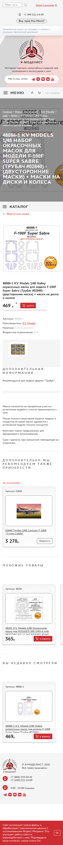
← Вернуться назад (16, 214)
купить (30, 305)
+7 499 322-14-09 (33, 14)
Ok (57, 833)
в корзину (45, 638)
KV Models (47, 111)
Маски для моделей (26, 111)
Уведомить (44, 541)
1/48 (5, 115)
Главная (7, 111)
